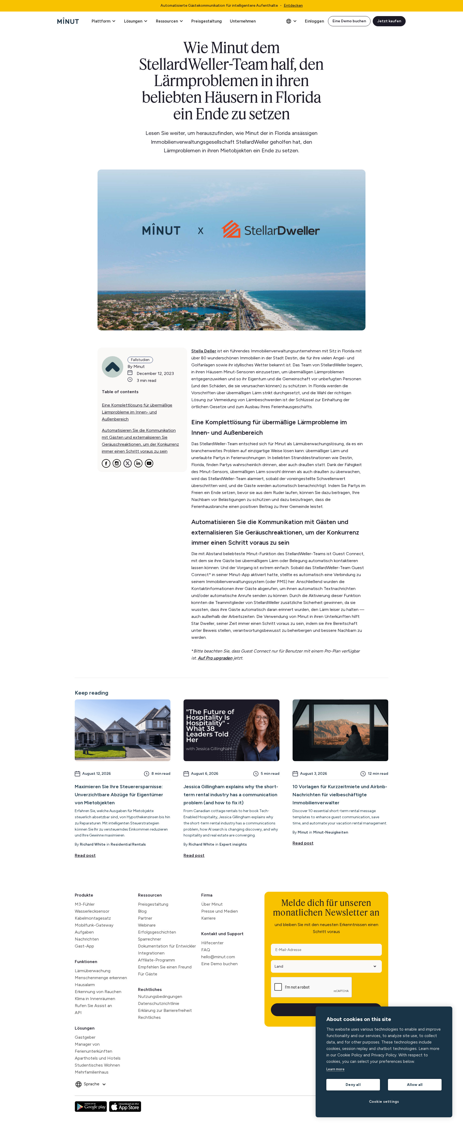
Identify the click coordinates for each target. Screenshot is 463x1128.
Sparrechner (149, 939)
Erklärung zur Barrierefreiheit (165, 1010)
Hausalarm (85, 984)
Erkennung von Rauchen (98, 991)
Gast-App (84, 946)
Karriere (208, 918)
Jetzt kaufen (389, 21)
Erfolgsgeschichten (157, 932)
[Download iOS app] (125, 1106)
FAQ (205, 949)
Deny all (353, 1084)
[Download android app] (91, 1106)
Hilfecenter (212, 942)
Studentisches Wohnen (97, 1065)
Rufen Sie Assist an (93, 1005)
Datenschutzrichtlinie (158, 1003)
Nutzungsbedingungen (160, 996)
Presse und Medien (219, 911)
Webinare (147, 925)
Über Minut (212, 904)
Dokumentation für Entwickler (167, 946)
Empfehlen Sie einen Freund (165, 967)
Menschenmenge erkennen (101, 977)
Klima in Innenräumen (95, 998)
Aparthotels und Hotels (98, 1058)
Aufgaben (84, 932)
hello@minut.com (218, 956)
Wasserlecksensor (92, 911)
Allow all (415, 1084)
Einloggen (314, 21)
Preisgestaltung (206, 21)
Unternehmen (243, 21)
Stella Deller (203, 350)
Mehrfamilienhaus (92, 1072)
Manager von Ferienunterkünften (93, 1048)
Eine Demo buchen (349, 21)
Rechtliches (150, 989)
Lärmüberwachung (92, 970)
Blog (142, 911)
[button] (103, 21)
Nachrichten (87, 939)
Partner (145, 918)
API (78, 1012)
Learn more (335, 1069)
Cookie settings (384, 1101)
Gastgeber (85, 1037)
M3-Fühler (85, 904)
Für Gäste (147, 973)
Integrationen (151, 953)
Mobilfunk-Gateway (94, 925)
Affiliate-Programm (156, 960)
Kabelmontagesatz (93, 918)
